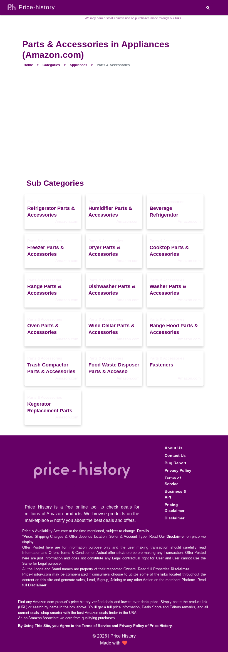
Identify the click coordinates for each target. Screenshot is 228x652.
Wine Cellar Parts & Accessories (111, 329)
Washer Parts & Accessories (168, 290)
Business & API (175, 494)
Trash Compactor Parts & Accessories (51, 368)
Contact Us (175, 455)
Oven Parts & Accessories (43, 329)
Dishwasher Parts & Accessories (111, 290)
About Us (173, 448)
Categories (51, 65)
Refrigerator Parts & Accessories (51, 211)
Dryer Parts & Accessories (104, 251)
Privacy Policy (178, 470)
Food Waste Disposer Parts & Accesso (113, 368)
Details (143, 531)
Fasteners (161, 365)
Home (28, 65)
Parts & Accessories (44, 201)
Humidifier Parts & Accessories (110, 211)
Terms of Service (173, 481)
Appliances (78, 65)
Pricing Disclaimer (174, 507)
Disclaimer (174, 518)
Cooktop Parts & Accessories (169, 251)
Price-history (37, 7)
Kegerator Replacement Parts (49, 407)
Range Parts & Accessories (44, 290)
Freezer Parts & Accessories (45, 251)
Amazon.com (66, 221)
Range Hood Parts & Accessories (174, 329)
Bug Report (175, 463)
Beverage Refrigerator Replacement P (167, 211)
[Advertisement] (114, 126)
